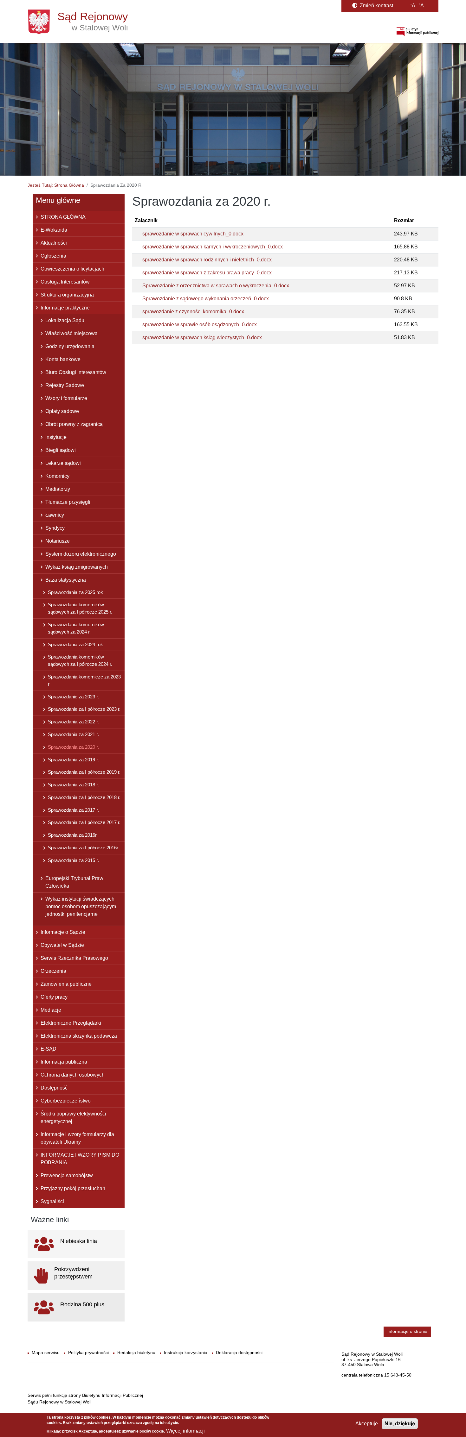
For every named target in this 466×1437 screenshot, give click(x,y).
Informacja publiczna (64, 1062)
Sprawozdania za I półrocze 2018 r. (84, 797)
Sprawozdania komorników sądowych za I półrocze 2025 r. (80, 608)
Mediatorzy (57, 489)
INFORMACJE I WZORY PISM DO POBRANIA (80, 1158)
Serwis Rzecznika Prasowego (74, 958)
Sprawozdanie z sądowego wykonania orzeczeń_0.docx (205, 298)
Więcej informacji (185, 1431)
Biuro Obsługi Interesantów (75, 372)
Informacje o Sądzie (63, 932)
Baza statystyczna (65, 580)
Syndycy (55, 528)
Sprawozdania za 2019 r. (73, 759)
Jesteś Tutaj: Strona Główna (56, 185)
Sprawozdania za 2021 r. (73, 734)
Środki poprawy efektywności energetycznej (73, 1117)
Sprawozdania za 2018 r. (73, 784)
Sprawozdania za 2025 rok (75, 592)
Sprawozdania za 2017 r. (73, 810)
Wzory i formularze (66, 398)
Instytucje (56, 437)
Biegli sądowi (60, 450)
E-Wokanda (54, 230)
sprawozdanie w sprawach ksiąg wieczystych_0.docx (202, 337)
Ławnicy (54, 515)
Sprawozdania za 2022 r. (73, 721)
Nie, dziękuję (400, 1423)
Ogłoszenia (53, 256)
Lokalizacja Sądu (64, 320)
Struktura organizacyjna (67, 294)
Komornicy (57, 476)
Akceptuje (366, 1423)
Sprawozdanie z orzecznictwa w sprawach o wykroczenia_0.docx (215, 285)
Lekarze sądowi (63, 463)
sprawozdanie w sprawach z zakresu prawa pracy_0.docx (207, 272)
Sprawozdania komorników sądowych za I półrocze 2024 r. (80, 660)
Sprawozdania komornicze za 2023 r (84, 680)
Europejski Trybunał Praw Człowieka (74, 882)
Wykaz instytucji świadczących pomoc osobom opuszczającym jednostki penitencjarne (80, 906)
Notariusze (57, 541)
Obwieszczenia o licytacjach (72, 269)
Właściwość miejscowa (71, 333)
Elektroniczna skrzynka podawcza (79, 1036)
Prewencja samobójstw (67, 1175)
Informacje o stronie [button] (407, 1331)
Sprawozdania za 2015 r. (73, 860)
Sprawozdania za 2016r (72, 835)
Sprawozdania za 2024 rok (75, 644)
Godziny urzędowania (69, 346)
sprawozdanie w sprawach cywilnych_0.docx (192, 233)
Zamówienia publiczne (66, 984)
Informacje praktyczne (65, 307)
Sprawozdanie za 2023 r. (73, 696)
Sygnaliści (52, 1201)
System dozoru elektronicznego (80, 554)
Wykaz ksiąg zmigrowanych (76, 567)
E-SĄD (48, 1049)
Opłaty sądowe (62, 411)
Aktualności (54, 243)
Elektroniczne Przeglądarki (71, 1023)
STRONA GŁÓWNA (63, 217)
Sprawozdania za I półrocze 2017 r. (84, 822)
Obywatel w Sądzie (62, 945)
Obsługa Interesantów (65, 281)
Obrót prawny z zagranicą (74, 424)
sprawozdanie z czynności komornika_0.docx (193, 311)
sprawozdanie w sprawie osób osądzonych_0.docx (199, 324)
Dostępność (54, 1087)
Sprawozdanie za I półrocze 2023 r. (84, 709)
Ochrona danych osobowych (73, 1075)
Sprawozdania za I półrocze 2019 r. (84, 772)
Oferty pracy (54, 997)
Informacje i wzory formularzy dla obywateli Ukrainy (77, 1138)
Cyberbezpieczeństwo (66, 1100)
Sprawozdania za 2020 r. (73, 747)
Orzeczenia (53, 971)
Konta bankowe (63, 359)
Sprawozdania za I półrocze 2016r (83, 847)
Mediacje (51, 1010)
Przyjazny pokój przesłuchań (73, 1188)
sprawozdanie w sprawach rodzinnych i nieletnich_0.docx (207, 259)
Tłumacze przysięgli (67, 502)
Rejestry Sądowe (64, 385)
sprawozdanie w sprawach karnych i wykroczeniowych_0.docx (212, 246)
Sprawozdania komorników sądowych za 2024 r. (76, 628)
